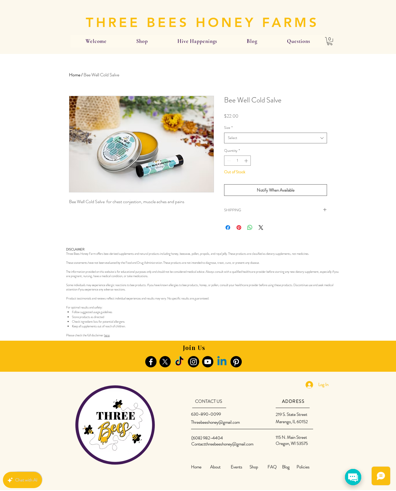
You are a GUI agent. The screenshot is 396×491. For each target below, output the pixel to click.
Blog (286, 467)
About (215, 467)
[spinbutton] (237, 161)
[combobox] (275, 138)
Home (74, 74)
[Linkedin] (222, 361)
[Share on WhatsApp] (249, 227)
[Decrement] (228, 161)
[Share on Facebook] (227, 227)
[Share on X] (260, 227)
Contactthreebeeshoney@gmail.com (222, 444)
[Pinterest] (236, 361)
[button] (330, 41)
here (107, 335)
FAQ (272, 467)
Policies (303, 467)
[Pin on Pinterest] (238, 227)
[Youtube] (207, 361)
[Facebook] (151, 361)
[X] (165, 361)
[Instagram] (193, 361)
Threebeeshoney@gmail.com (215, 422)
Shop (254, 467)
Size (228, 127)
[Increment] (246, 161)
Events (236, 467)
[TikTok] (179, 361)
